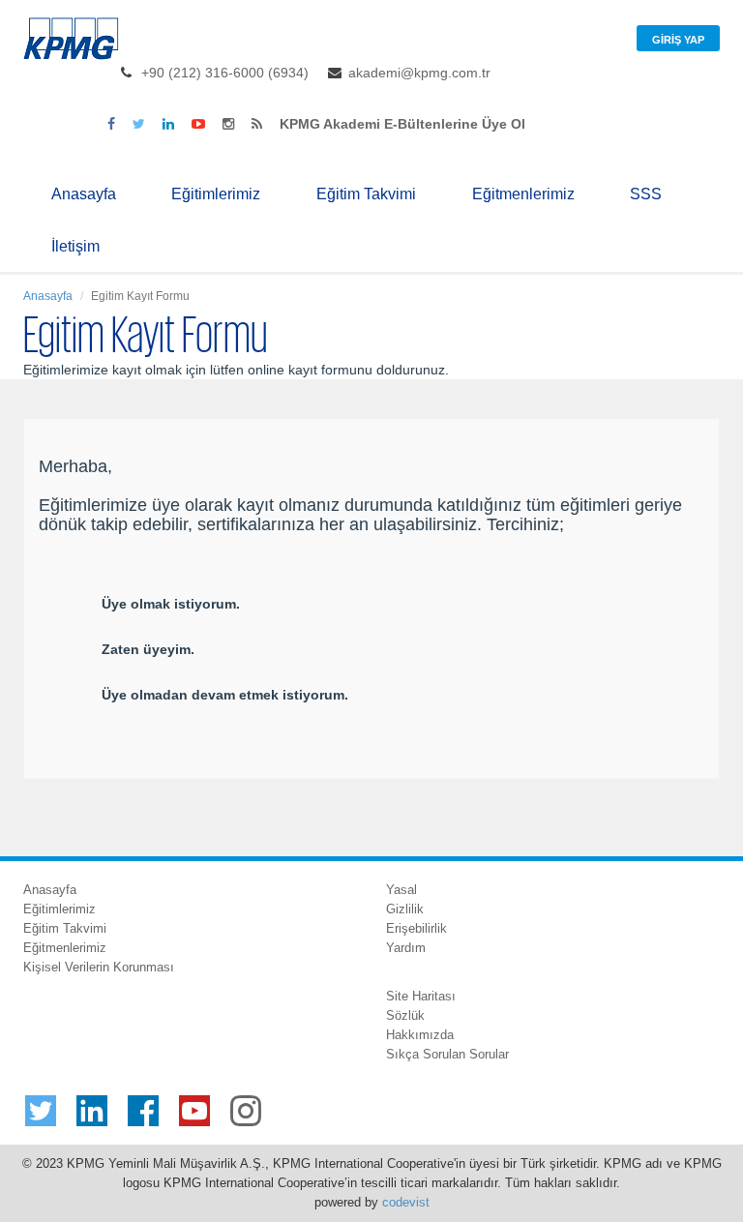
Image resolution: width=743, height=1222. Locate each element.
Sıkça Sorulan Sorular (447, 1054)
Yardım (406, 947)
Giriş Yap (678, 39)
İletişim (75, 246)
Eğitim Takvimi (366, 194)
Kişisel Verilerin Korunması (98, 967)
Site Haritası (421, 996)
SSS (646, 194)
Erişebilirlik (416, 928)
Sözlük (405, 1015)
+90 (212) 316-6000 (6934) (225, 72)
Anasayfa (83, 194)
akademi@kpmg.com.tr (419, 72)
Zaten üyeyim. (148, 649)
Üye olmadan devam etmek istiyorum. (225, 694)
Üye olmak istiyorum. (171, 603)
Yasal (401, 889)
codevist (406, 1202)
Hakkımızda (420, 1035)
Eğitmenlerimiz (523, 194)
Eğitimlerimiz (215, 194)
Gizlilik (405, 909)
